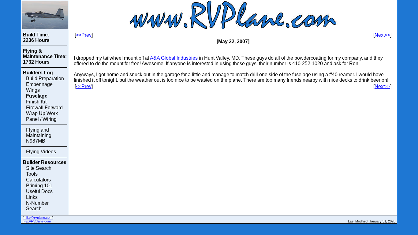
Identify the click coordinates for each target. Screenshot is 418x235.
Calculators (38, 179)
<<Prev (83, 35)
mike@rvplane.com (38, 217)
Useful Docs (39, 191)
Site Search (38, 168)
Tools (32, 174)
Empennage (39, 84)
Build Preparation (45, 78)
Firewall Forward (44, 107)
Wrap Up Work (42, 113)
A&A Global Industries (174, 58)
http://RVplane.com (37, 221)
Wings (33, 90)
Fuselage (36, 96)
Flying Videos (41, 151)
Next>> (382, 35)
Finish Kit (36, 101)
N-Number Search (37, 205)
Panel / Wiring (41, 119)
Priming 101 (39, 185)
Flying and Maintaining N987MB (38, 135)
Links (32, 197)
